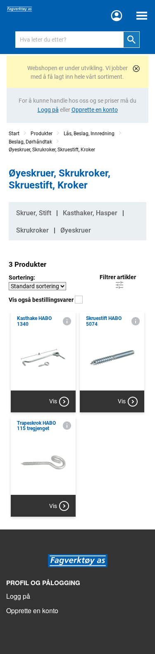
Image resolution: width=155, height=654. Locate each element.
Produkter (41, 133)
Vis (53, 401)
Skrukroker (32, 230)
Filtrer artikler (118, 277)
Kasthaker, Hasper (90, 213)
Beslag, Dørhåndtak (30, 142)
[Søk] (131, 39)
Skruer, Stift (33, 213)
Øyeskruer (75, 230)
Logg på (18, 596)
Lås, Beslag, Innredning (89, 133)
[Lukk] (136, 69)
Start (14, 133)
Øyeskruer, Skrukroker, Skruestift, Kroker (52, 150)
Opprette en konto (32, 610)
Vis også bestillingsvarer (42, 299)
